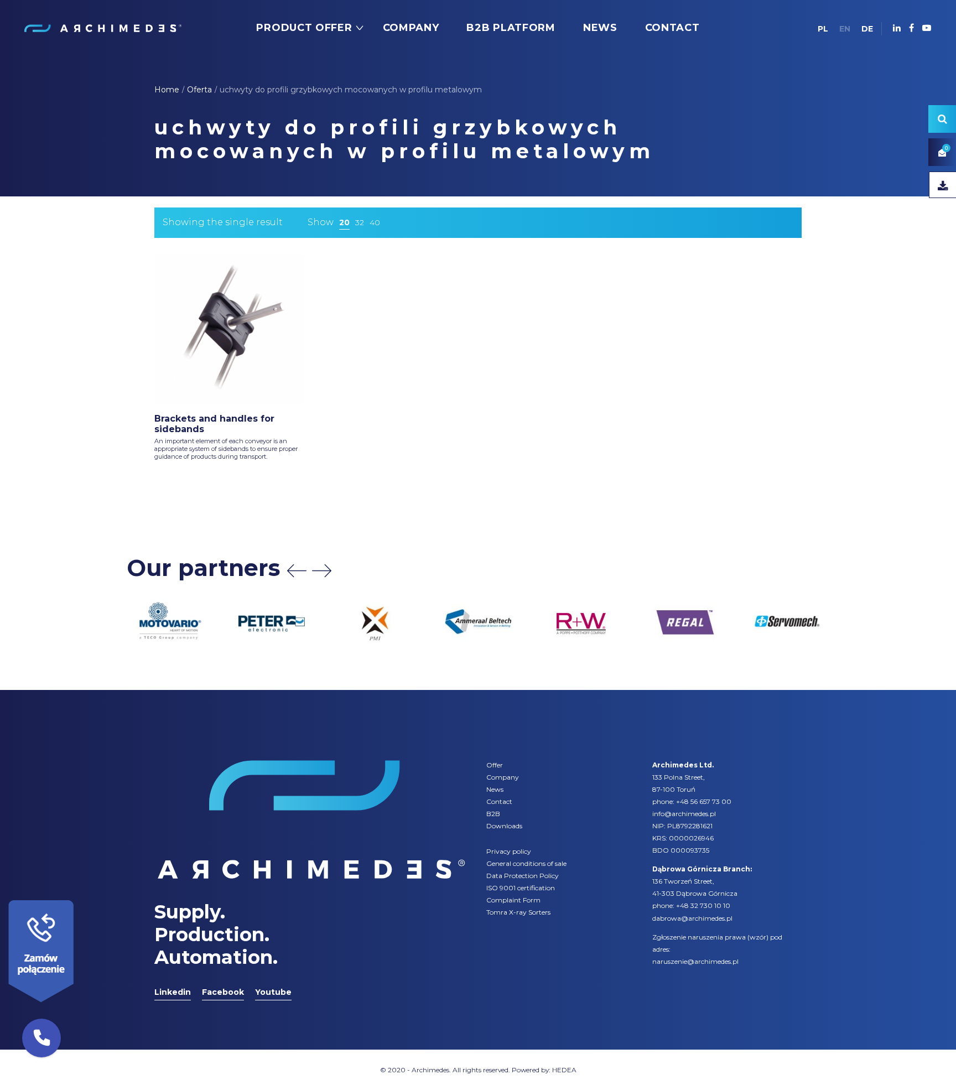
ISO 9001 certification (520, 888)
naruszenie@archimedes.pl (695, 961)
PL (823, 29)
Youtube (273, 992)
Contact (499, 801)
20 (344, 222)
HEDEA (564, 1070)
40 (375, 222)
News (494, 789)
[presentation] (296, 570)
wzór (758, 937)
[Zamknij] (77, 897)
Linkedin (172, 992)
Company (502, 777)
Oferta (199, 90)
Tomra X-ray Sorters (518, 912)
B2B (493, 813)
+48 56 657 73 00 (703, 801)
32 (359, 222)
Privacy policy (508, 851)
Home (166, 90)
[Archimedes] (102, 27)
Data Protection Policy (522, 875)
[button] (41, 1038)
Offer (494, 765)
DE (867, 29)
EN (844, 29)
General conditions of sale (526, 863)
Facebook (223, 992)
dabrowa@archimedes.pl (692, 918)
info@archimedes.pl (684, 813)
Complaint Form (513, 900)
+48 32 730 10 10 (703, 905)
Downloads (504, 826)
